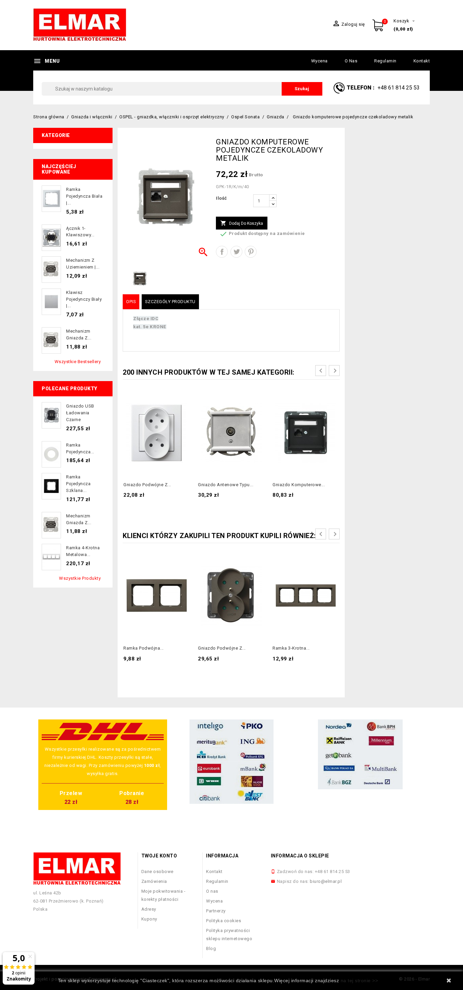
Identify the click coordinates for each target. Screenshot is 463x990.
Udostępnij (221, 251)
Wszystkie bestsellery (78, 361)
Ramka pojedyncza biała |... (84, 196)
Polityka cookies (223, 920)
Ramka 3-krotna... (291, 648)
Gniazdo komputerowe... (299, 484)
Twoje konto (159, 855)
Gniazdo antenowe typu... (225, 484)
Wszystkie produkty (80, 578)
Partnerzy (216, 910)
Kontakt (422, 60)
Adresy (148, 909)
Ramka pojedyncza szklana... (78, 483)
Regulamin (385, 60)
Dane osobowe (157, 871)
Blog (211, 948)
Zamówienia (154, 881)
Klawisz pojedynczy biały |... (84, 299)
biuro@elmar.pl (326, 881)
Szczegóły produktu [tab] (170, 301)
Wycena (319, 60)
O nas (351, 60)
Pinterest (250, 251)
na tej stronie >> (359, 980)
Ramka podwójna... (143, 648)
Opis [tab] (131, 301)
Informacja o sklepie (300, 855)
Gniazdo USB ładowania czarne (80, 412)
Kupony (149, 919)
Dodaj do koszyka (241, 223)
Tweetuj (236, 251)
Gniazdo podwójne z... (147, 484)
